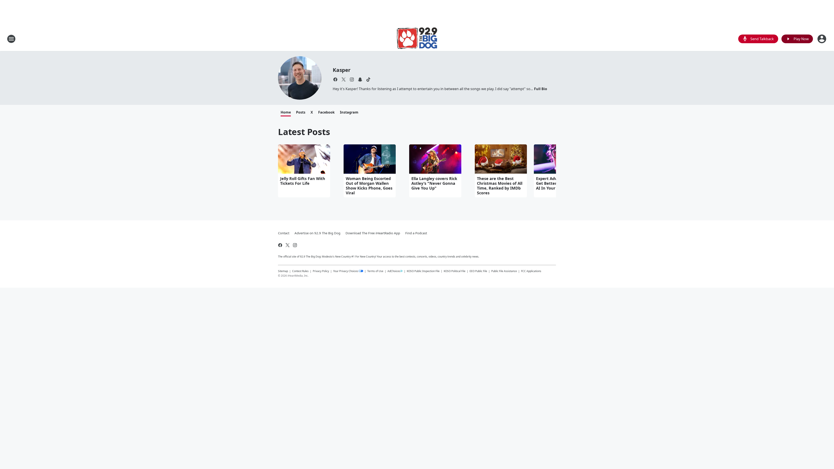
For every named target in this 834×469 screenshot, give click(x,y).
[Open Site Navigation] (11, 39)
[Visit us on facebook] (335, 79)
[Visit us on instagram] (351, 79)
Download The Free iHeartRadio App (373, 233)
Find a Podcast (416, 233)
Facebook (326, 112)
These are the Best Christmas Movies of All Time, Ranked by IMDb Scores (499, 185)
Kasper (342, 69)
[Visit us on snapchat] (360, 79)
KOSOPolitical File (454, 271)
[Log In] (822, 39)
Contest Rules (300, 271)
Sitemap (283, 271)
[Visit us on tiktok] (368, 79)
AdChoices (393, 271)
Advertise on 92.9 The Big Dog (317, 233)
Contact (283, 233)
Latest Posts (304, 132)
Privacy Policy (321, 271)
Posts (300, 112)
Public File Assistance (504, 271)
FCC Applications (531, 271)
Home (286, 112)
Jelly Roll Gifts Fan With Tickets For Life (302, 181)
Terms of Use (375, 271)
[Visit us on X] (343, 79)
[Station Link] (417, 38)
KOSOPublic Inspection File (423, 271)
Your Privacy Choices (345, 271)
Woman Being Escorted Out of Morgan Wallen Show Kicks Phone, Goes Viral (369, 185)
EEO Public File (478, 271)
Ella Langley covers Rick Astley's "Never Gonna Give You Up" (434, 183)
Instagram (349, 112)
